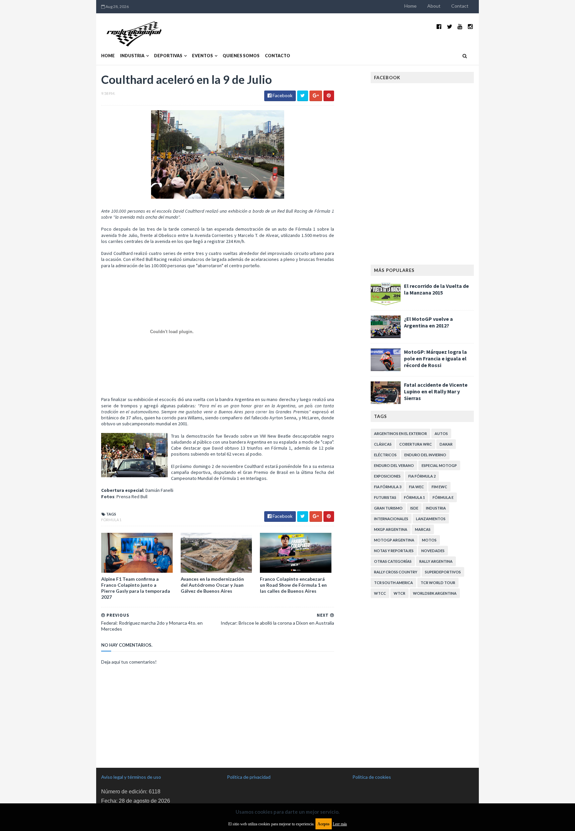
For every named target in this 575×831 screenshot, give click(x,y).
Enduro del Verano (394, 465)
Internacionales (391, 519)
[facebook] (439, 26)
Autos (441, 433)
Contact (460, 6)
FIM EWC (439, 487)
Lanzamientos (431, 519)
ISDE (414, 508)
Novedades (433, 550)
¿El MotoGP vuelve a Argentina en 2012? (428, 322)
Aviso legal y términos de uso (131, 777)
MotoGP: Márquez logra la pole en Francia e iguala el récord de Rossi (435, 358)
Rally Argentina (436, 561)
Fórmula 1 (111, 520)
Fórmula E (443, 497)
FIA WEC (416, 487)
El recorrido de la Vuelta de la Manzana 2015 (436, 289)
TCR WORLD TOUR (438, 582)
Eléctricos (385, 455)
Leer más (340, 824)
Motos (429, 540)
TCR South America (393, 582)
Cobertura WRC (415, 444)
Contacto (277, 55)
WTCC (380, 593)
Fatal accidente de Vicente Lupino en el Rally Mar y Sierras (436, 391)
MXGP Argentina (390, 529)
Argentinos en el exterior (400, 433)
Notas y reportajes (394, 550)
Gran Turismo (388, 508)
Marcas (423, 529)
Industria (132, 55)
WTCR (399, 593)
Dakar (446, 444)
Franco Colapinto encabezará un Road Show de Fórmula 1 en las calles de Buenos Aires (293, 585)
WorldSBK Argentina (435, 593)
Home (410, 6)
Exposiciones (387, 476)
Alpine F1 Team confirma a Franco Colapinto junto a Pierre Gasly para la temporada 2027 (135, 588)
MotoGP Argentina (394, 540)
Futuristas (385, 497)
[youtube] (460, 26)
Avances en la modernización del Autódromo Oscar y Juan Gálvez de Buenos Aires (212, 585)
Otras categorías (393, 561)
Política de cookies (371, 777)
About (434, 6)
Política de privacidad (249, 777)
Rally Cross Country (395, 572)
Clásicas (383, 444)
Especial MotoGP (439, 465)
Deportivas (168, 55)
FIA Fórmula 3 (387, 487)
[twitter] (449, 26)
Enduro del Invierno (425, 455)
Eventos (202, 55)
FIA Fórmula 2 (422, 476)
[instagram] (470, 26)
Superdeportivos (443, 572)
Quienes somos (241, 55)
